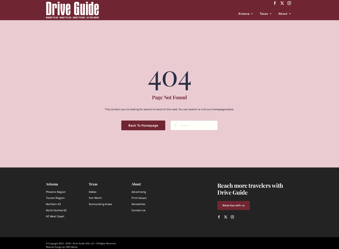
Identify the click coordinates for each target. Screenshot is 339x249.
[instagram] (289, 3)
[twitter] (282, 3)
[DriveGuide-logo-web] (72, 3)
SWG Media (72, 246)
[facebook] (275, 3)
